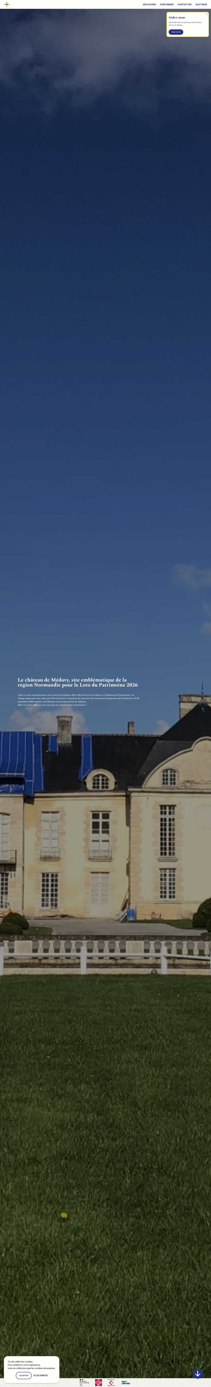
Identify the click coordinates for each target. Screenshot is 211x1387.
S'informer (167, 4)
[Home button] (7, 4)
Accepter (23, 1375)
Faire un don (176, 32)
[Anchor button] (198, 1374)
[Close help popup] (207, 14)
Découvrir (149, 4)
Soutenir (201, 4)
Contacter (185, 4)
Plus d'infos (41, 1375)
